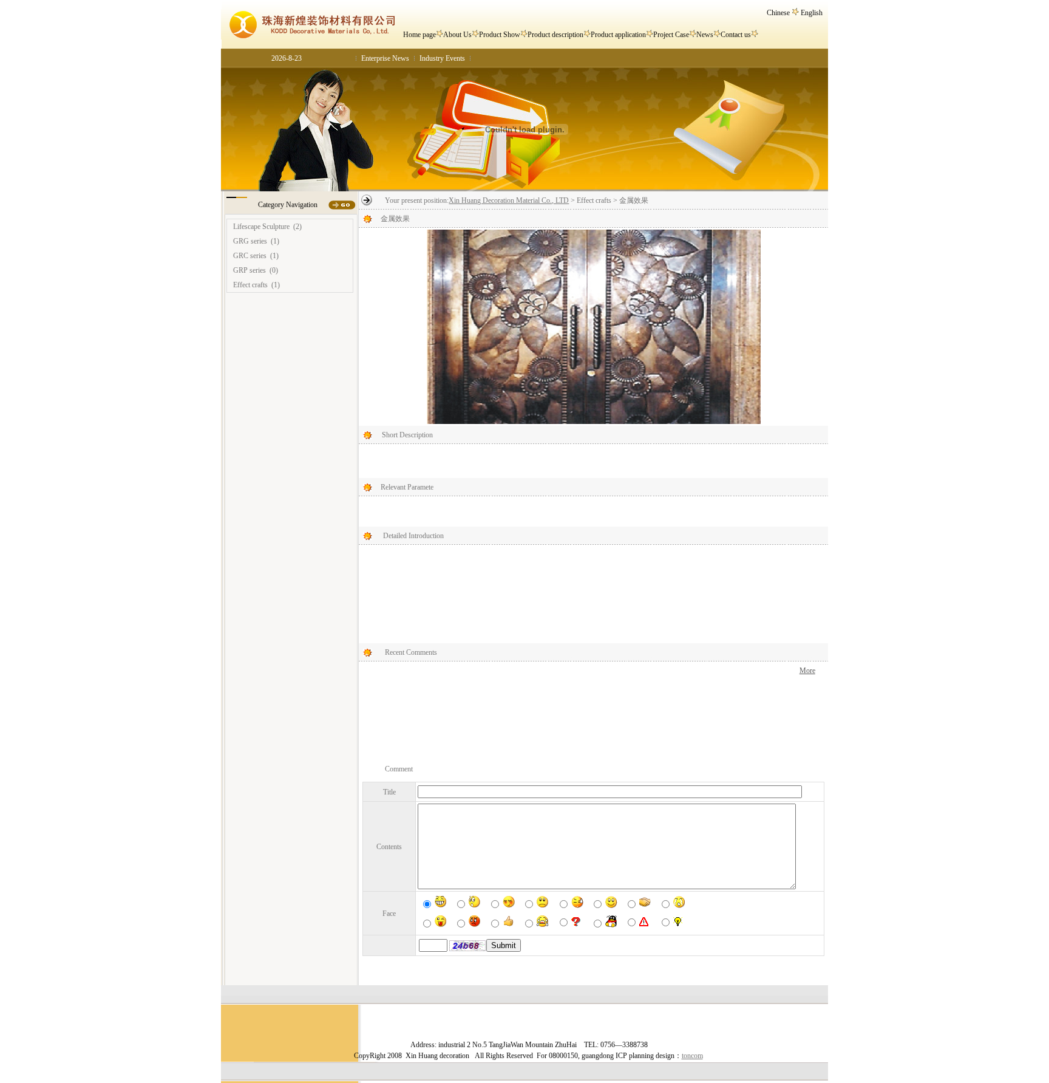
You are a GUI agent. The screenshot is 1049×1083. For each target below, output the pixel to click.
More (807, 670)
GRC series (249, 255)
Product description (555, 34)
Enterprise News (385, 58)
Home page (419, 34)
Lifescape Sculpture (261, 226)
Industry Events (442, 58)
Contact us (736, 34)
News (704, 34)
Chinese (778, 13)
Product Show (499, 34)
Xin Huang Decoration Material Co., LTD (509, 200)
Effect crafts (250, 285)
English (812, 13)
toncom (692, 1055)
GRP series (249, 270)
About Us (457, 34)
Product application (618, 34)
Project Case (671, 34)
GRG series (250, 241)
